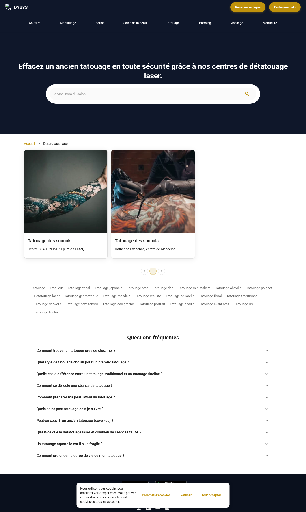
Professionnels (285, 7)
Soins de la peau (135, 23)
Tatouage (173, 23)
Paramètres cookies (156, 495)
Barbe (99, 23)
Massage (236, 23)
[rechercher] (247, 94)
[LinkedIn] (139, 507)
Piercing (205, 23)
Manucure (270, 23)
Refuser (186, 495)
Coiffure (35, 23)
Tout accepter (211, 495)
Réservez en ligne (248, 7)
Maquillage (68, 23)
